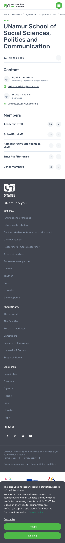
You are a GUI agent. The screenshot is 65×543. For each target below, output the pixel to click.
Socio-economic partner (17, 261)
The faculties (11, 321)
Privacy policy (29, 457)
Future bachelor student (17, 218)
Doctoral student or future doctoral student (28, 232)
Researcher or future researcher (21, 247)
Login (7, 417)
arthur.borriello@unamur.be (23, 86)
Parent (7, 283)
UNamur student (13, 239)
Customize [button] (9, 519)
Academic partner (14, 254)
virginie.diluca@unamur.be (23, 103)
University (17, 14)
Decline (32, 535)
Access (8, 395)
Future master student (16, 225)
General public (12, 297)
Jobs (6, 403)
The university (12, 314)
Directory (9, 381)
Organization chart (48, 14)
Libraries (8, 410)
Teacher (8, 276)
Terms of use (10, 457)
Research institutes (14, 328)
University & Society (15, 350)
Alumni (8, 268)
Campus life (10, 335)
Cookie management (14, 464)
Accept (33, 526)
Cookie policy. (36, 512)
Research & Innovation (16, 343)
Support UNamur (13, 357)
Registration (11, 374)
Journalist (9, 290)
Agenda (8, 388)
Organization (30, 14)
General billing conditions (43, 464)
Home (6, 14)
